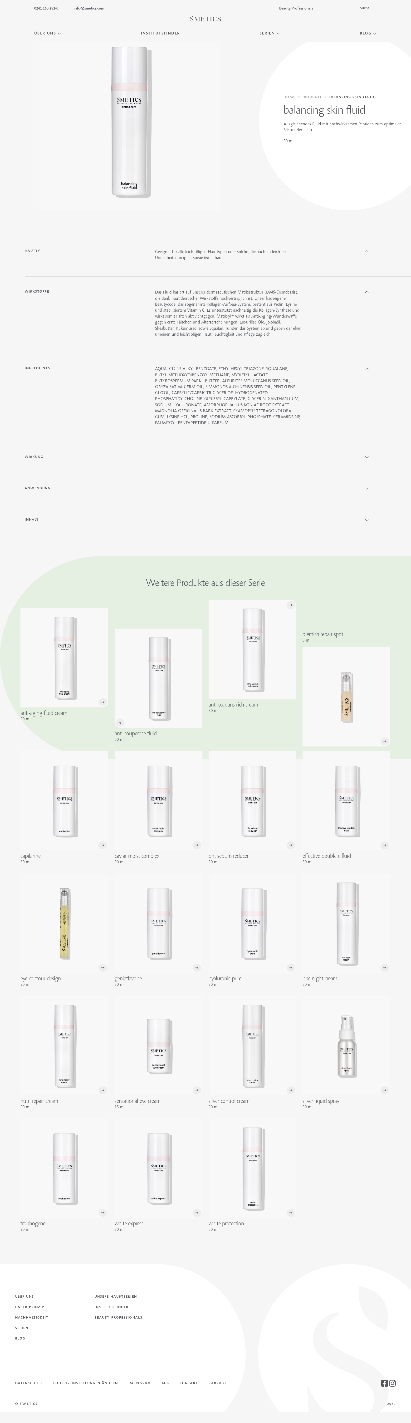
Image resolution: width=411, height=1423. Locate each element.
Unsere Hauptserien (116, 1297)
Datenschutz (29, 1383)
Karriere (218, 1383)
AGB (165, 1383)
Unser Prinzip (29, 1307)
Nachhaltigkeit (32, 1318)
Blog (20, 1338)
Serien (22, 1328)
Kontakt (189, 1383)
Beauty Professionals (118, 1318)
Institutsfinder (112, 1307)
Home (289, 97)
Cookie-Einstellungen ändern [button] (85, 1383)
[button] (48, 33)
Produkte (312, 97)
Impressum (139, 1383)
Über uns (24, 1297)
